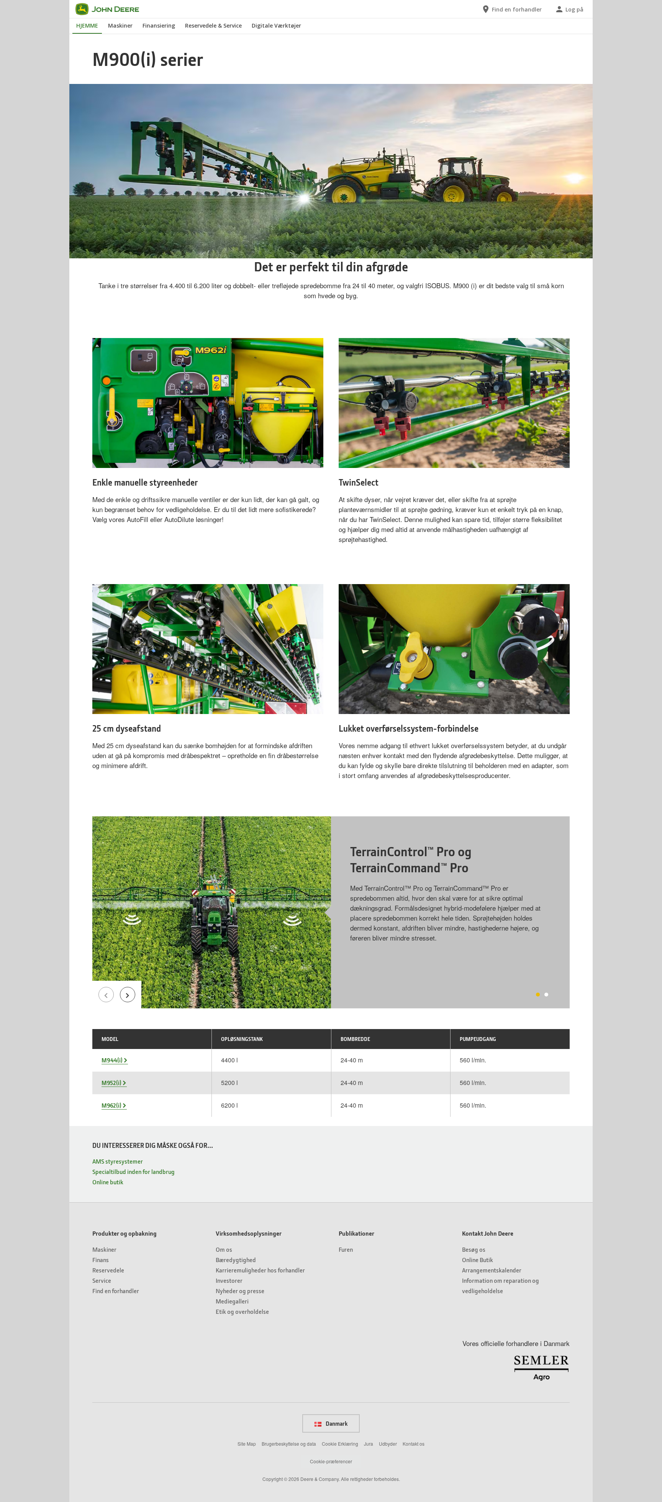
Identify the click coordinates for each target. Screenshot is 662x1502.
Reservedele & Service (213, 25)
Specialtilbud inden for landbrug (133, 1171)
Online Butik (477, 1260)
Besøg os (473, 1249)
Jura (368, 1443)
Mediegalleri (232, 1301)
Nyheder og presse (240, 1291)
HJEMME (87, 25)
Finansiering (159, 25)
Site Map (247, 1443)
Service (101, 1280)
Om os (224, 1249)
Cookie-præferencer (331, 1461)
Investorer (229, 1280)
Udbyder (388, 1443)
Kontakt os (413, 1443)
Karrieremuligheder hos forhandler (260, 1270)
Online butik (107, 1182)
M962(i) (111, 1105)
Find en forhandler (115, 1291)
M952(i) (111, 1083)
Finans (100, 1260)
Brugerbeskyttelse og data (289, 1443)
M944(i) (112, 1060)
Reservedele (108, 1270)
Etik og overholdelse (242, 1311)
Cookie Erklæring (340, 1443)
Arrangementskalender (491, 1270)
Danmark (335, 1423)
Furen (346, 1249)
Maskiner (120, 25)
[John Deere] (111, 9)
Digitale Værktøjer (276, 25)
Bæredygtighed (236, 1260)
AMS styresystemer (117, 1161)
